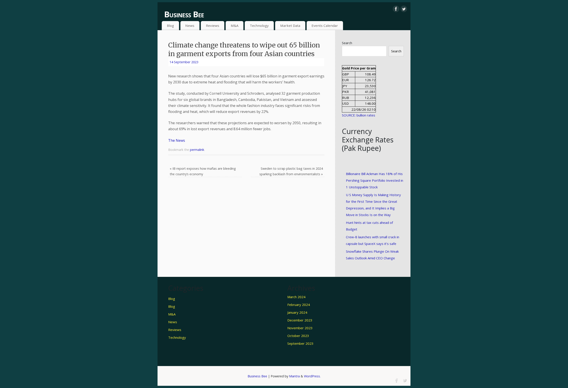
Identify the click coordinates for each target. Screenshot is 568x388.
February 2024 (298, 304)
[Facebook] (396, 9)
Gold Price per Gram (359, 68)
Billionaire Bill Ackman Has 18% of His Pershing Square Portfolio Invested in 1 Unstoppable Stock (374, 180)
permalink (197, 150)
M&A (235, 25)
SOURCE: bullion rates (358, 115)
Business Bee (184, 14)
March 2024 (296, 297)
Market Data (290, 25)
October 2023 (298, 335)
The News (176, 140)
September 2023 (300, 343)
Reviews (212, 25)
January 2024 (297, 312)
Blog (170, 25)
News (189, 25)
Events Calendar (325, 25)
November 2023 (300, 328)
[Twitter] (403, 9)
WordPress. (312, 376)
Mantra (294, 376)
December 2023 (299, 320)
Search (347, 43)
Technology (259, 25)
